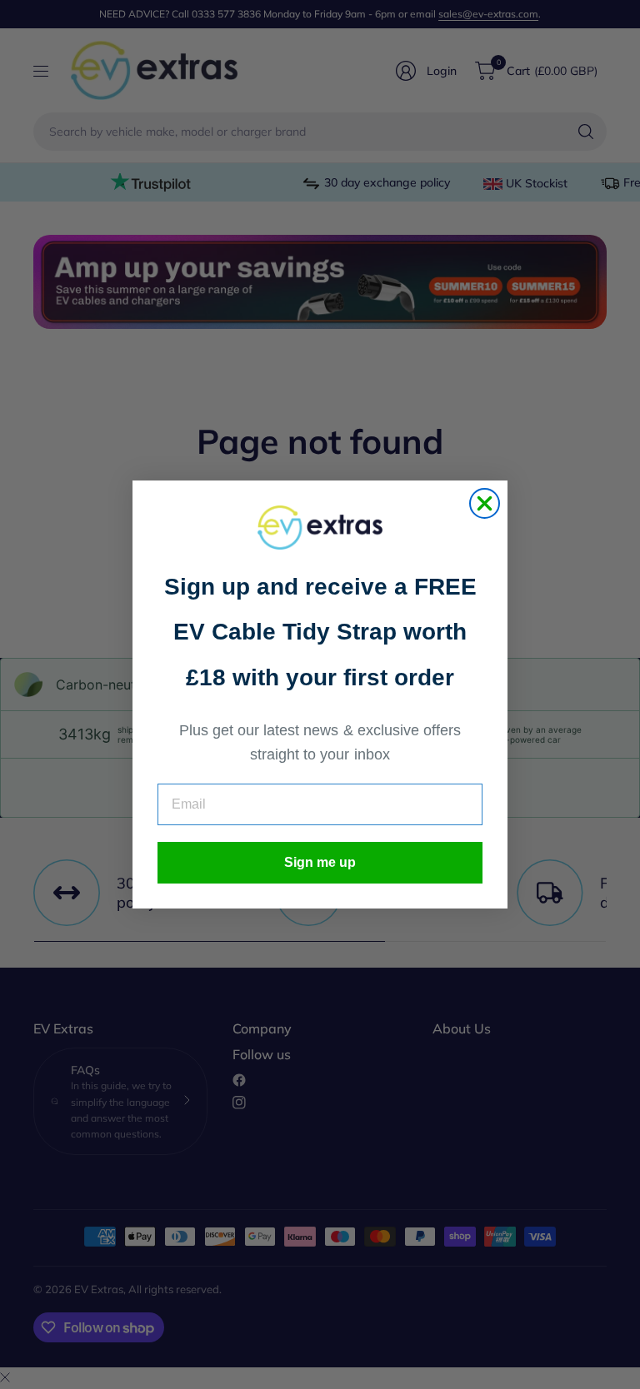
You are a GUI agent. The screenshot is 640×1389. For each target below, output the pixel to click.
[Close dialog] (484, 503)
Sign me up (320, 862)
